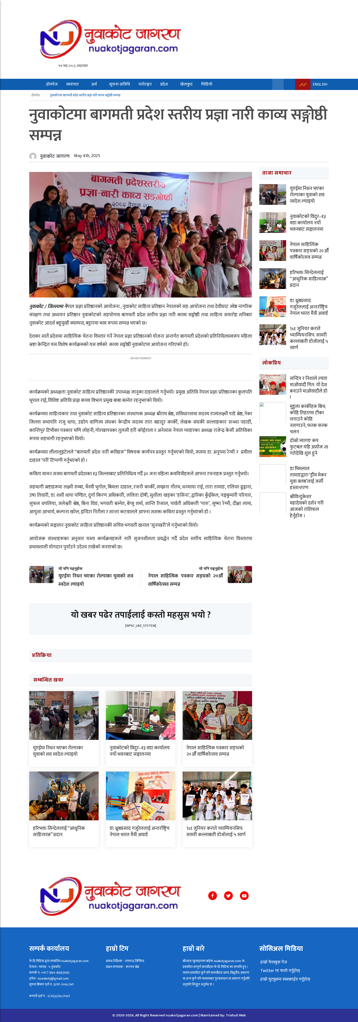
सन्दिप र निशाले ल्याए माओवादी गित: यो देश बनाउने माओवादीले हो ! (308, 388)
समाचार (72, 84)
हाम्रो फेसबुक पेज (273, 962)
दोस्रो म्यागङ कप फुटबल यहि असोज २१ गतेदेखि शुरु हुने (309, 447)
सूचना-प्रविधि (119, 84)
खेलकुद (186, 84)
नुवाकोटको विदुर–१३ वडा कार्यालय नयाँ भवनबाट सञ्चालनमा (140, 751)
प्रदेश (164, 84)
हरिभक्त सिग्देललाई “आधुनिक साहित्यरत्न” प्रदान (59, 831)
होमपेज (52, 84)
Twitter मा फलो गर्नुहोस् (279, 970)
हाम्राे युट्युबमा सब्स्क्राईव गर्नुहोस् (284, 979)
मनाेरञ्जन (145, 84)
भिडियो (206, 84)
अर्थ (94, 84)
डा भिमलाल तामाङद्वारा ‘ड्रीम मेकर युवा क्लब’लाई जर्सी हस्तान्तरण (308, 478)
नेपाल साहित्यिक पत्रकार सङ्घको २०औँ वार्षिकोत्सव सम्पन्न (215, 751)
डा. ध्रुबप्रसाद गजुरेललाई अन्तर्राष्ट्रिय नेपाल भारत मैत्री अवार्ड (140, 831)
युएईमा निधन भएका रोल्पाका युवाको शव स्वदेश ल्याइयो (58, 751)
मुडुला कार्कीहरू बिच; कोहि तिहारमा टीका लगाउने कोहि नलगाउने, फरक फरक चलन (309, 419)
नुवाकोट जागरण (55, 156)
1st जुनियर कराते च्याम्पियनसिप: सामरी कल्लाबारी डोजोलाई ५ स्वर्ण (215, 831)
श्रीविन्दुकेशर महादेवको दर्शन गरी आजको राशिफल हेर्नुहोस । (307, 506)
